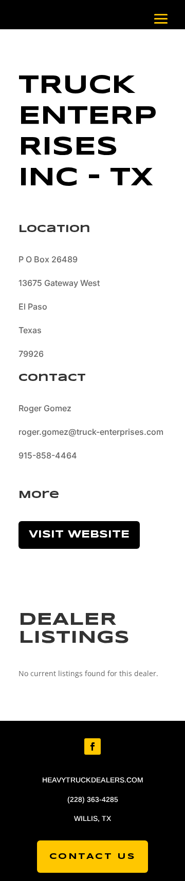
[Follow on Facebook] (92, 746)
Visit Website (79, 535)
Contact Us (92, 856)
